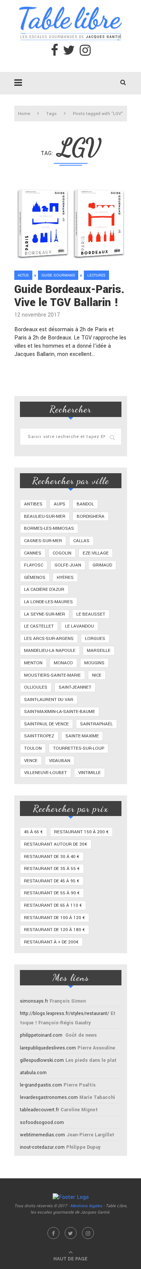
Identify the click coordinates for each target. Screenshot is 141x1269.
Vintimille (89, 773)
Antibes (33, 504)
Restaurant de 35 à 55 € (52, 868)
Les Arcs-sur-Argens (49, 638)
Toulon (33, 748)
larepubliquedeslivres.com (48, 1048)
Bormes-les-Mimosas (49, 528)
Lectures (96, 275)
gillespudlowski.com (42, 1060)
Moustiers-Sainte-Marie (52, 675)
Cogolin (62, 553)
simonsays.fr (34, 1001)
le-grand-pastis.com (41, 1085)
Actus (23, 275)
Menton (33, 663)
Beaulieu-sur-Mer (44, 516)
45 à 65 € (33, 832)
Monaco (63, 663)
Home (24, 114)
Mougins (94, 663)
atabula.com (33, 1072)
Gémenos (34, 577)
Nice (97, 675)
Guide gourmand (58, 275)
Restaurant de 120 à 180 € (54, 930)
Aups (59, 504)
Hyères (65, 577)
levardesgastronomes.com (49, 1097)
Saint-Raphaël (96, 724)
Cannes (32, 553)
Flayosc (33, 565)
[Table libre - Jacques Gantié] (70, 4)
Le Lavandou (79, 626)
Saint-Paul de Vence (46, 724)
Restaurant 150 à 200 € (81, 832)
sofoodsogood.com (42, 1122)
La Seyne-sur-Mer (44, 614)
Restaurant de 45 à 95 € (51, 881)
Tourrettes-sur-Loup (78, 748)
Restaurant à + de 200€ (51, 942)
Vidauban (59, 761)
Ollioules (35, 687)
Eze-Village (96, 553)
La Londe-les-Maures (48, 602)
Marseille (99, 650)
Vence (31, 761)
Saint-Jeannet (75, 687)
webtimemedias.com (42, 1134)
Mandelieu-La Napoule (50, 650)
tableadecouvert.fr (39, 1109)
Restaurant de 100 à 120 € (54, 918)
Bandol (85, 504)
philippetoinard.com (41, 1035)
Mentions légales (86, 1206)
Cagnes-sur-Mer (43, 541)
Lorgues (95, 638)
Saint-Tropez (39, 736)
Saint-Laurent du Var (48, 700)
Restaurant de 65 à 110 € (53, 905)
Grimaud (102, 565)
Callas (81, 541)
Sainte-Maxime (82, 736)
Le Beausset (90, 614)
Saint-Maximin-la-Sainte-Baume (59, 711)
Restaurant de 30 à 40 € (51, 856)
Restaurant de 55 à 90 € (52, 893)
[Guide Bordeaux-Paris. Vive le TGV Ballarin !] (70, 221)
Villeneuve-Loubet (45, 773)
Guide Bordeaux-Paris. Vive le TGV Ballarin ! (69, 296)
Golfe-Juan (68, 565)
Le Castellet (39, 626)
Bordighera (91, 516)
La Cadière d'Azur (44, 589)
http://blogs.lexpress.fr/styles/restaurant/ (64, 1013)
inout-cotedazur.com (42, 1147)
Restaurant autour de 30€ (55, 844)
